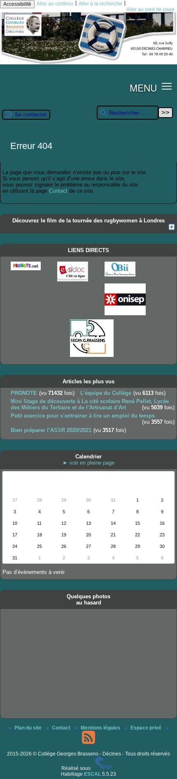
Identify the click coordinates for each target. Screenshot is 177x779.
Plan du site (28, 728)
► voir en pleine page (88, 463)
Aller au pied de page (150, 9)
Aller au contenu (55, 4)
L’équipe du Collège (105, 393)
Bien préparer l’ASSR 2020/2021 (51, 430)
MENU (143, 87)
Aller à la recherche (100, 4)
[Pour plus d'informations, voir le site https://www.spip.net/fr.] (104, 768)
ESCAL (92, 774)
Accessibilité (17, 4)
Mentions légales (101, 728)
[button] (167, 86)
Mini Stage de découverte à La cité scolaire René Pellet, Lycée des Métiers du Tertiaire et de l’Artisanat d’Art (90, 404)
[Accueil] (88, 63)
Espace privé (146, 728)
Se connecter (31, 114)
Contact (58, 191)
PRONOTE (24, 393)
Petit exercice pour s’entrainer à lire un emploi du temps (83, 416)
